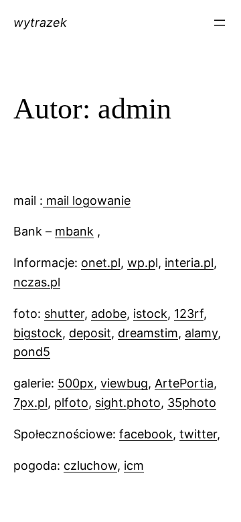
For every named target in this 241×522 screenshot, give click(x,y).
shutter (64, 314)
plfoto (71, 403)
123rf (189, 314)
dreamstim (148, 333)
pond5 (31, 352)
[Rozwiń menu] (220, 23)
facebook (146, 434)
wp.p (141, 263)
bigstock (37, 333)
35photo (191, 403)
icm (134, 465)
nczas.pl (36, 282)
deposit (90, 333)
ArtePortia (184, 383)
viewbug (124, 383)
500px (76, 383)
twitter (198, 434)
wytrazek (40, 22)
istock (150, 314)
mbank (74, 231)
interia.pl (189, 263)
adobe (109, 314)
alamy (201, 333)
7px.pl (30, 403)
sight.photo (128, 403)
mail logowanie (88, 200)
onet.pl (100, 263)
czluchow (90, 465)
